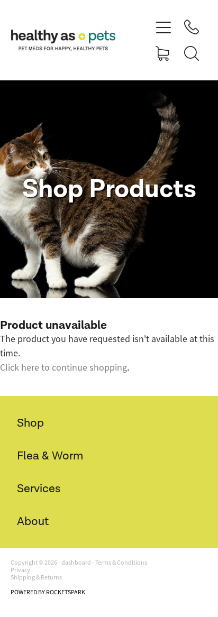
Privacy (20, 570)
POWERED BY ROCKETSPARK (48, 592)
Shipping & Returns (36, 577)
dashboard (76, 562)
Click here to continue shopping (63, 367)
